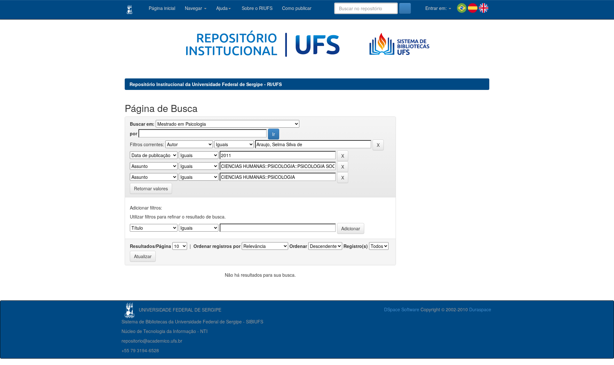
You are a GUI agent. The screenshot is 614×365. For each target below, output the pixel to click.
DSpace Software (401, 309)
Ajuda (222, 8)
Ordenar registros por (216, 246)
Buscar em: (142, 124)
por (133, 133)
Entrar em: (436, 8)
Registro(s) (355, 246)
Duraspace (480, 309)
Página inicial (161, 8)
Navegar (194, 8)
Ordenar (298, 246)
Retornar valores (151, 188)
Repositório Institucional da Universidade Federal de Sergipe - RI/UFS (206, 84)
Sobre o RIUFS (256, 8)
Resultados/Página (150, 246)
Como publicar (296, 8)
